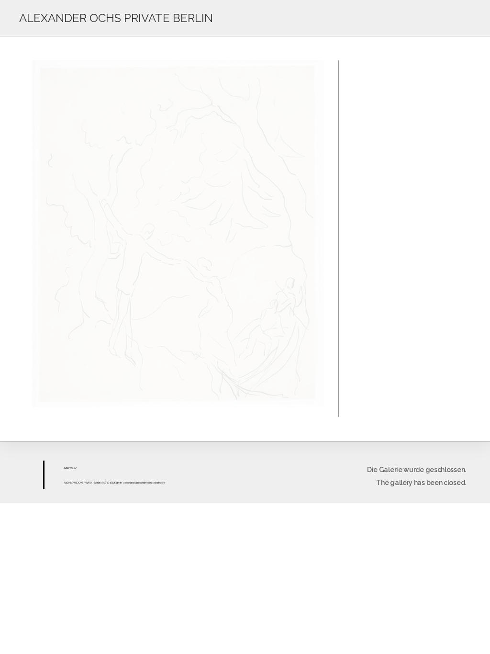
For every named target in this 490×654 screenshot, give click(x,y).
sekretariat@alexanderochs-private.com (144, 482)
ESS (70, 468)
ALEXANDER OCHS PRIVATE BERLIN (116, 18)
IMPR (66, 468)
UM (74, 468)
